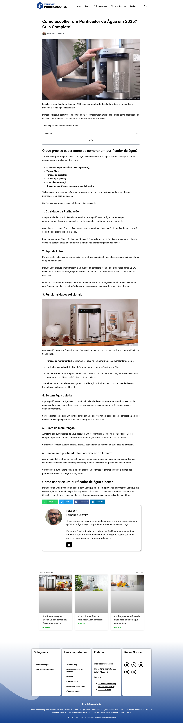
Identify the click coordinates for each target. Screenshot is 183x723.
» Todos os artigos (73, 691)
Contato (133, 6)
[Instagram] (133, 664)
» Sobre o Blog (71, 665)
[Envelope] (69, 544)
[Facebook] (126, 664)
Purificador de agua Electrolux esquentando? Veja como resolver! (54, 619)
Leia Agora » (46, 627)
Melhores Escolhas (118, 6)
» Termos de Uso (72, 681)
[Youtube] (141, 664)
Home (78, 6)
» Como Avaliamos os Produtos (74, 671)
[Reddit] (126, 672)
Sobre (87, 6)
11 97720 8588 (104, 689)
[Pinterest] (133, 672)
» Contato (69, 677)
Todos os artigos (100, 6)
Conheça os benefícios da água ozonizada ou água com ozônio (127, 619)
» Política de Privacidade (75, 686)
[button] (136, 133)
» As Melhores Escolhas (45, 670)
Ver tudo (139, 573)
